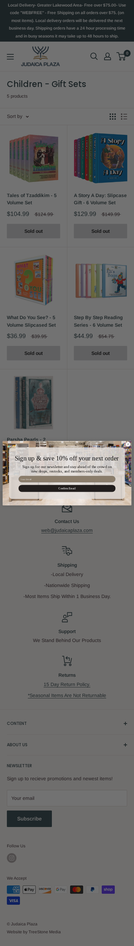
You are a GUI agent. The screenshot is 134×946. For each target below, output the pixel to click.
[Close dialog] (128, 444)
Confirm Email (67, 488)
